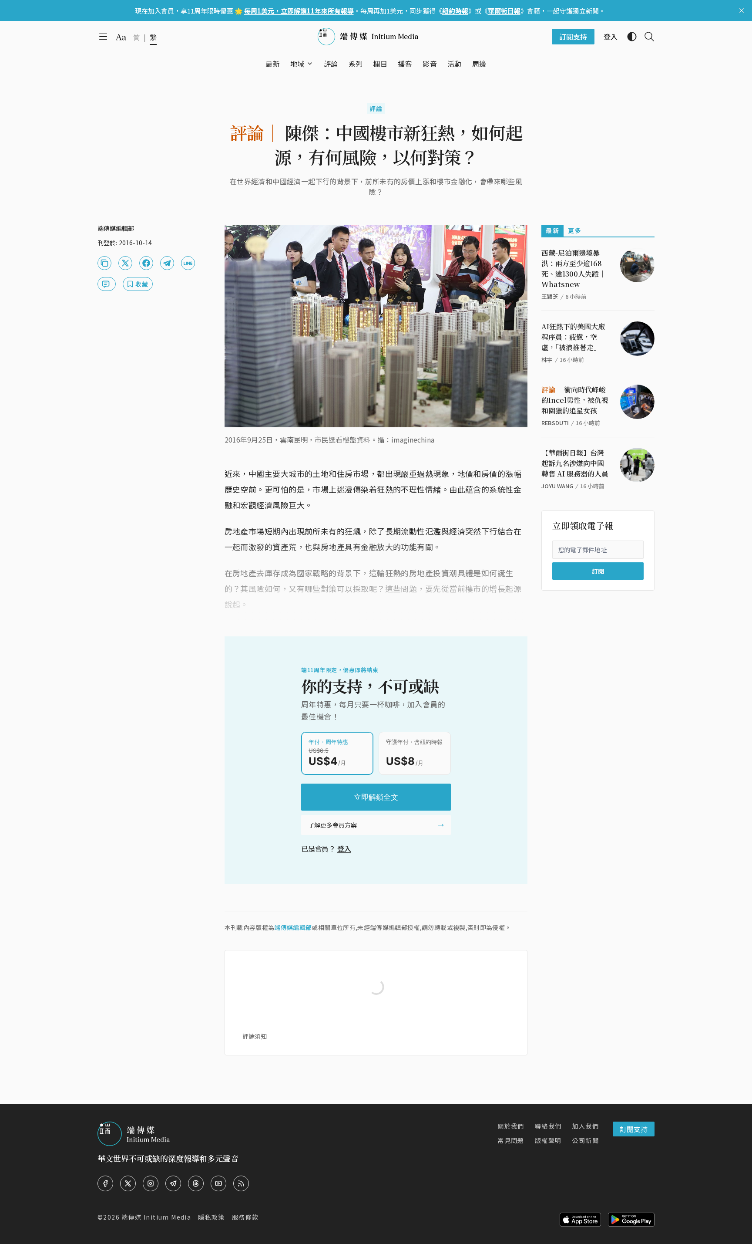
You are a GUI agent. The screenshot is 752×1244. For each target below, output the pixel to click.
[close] (742, 10)
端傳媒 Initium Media (156, 1217)
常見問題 (510, 1140)
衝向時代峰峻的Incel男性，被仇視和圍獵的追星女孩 (574, 400)
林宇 (547, 359)
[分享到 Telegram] (167, 263)
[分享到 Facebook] (146, 263)
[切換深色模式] (628, 36)
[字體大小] (121, 37)
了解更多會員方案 (332, 825)
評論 (376, 108)
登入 (344, 848)
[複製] (104, 263)
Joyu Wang (557, 486)
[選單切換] (309, 63)
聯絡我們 (548, 1126)
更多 (574, 230)
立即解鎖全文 (376, 797)
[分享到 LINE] (188, 263)
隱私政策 (211, 1217)
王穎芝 (549, 296)
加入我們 (585, 1126)
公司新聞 (585, 1140)
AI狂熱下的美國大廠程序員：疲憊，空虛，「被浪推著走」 (573, 336)
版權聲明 (548, 1140)
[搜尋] (646, 36)
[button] (297, 64)
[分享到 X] (125, 263)
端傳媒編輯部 (293, 927)
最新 (552, 230)
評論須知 (254, 1036)
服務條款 (245, 1217)
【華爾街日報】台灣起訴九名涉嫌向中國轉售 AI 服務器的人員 (574, 463)
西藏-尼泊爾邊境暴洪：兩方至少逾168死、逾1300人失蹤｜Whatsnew (573, 268)
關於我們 (510, 1126)
